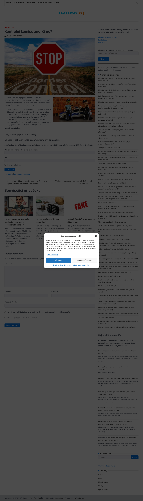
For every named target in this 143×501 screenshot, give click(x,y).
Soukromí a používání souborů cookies (76, 265)
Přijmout (58, 260)
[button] (96, 236)
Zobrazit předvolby (84, 260)
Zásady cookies (58, 265)
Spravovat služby (52, 254)
